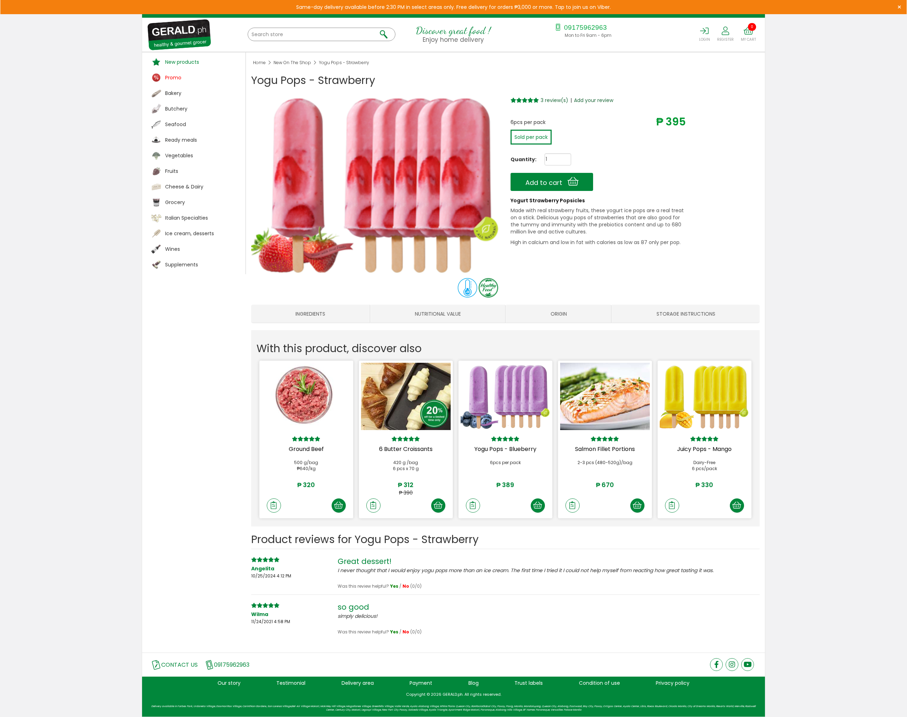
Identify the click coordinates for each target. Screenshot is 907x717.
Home (259, 63)
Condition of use (599, 683)
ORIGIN (559, 313)
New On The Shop (292, 63)
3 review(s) (554, 100)
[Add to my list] (274, 505)
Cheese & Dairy (184, 186)
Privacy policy (672, 683)
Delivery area (358, 683)
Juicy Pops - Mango (704, 449)
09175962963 (584, 27)
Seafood (175, 124)
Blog (473, 683)
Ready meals (181, 139)
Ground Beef (306, 449)
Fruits (171, 171)
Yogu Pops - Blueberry (505, 449)
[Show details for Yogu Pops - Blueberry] (505, 396)
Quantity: (521, 159)
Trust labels (528, 683)
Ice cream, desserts (189, 233)
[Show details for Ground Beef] (306, 396)
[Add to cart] (339, 505)
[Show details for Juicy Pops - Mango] (704, 396)
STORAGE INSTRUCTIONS (686, 313)
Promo (173, 77)
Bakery (173, 93)
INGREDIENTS (310, 313)
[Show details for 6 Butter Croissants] (406, 396)
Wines (172, 249)
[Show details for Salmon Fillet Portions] (605, 396)
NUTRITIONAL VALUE (438, 313)
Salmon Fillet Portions (605, 449)
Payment (421, 683)
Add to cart (546, 182)
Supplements (181, 264)
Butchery (176, 108)
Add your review (593, 100)
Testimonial (290, 683)
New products (182, 62)
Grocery (175, 202)
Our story (229, 683)
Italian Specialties (186, 217)
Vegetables (179, 155)
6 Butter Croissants (406, 449)
